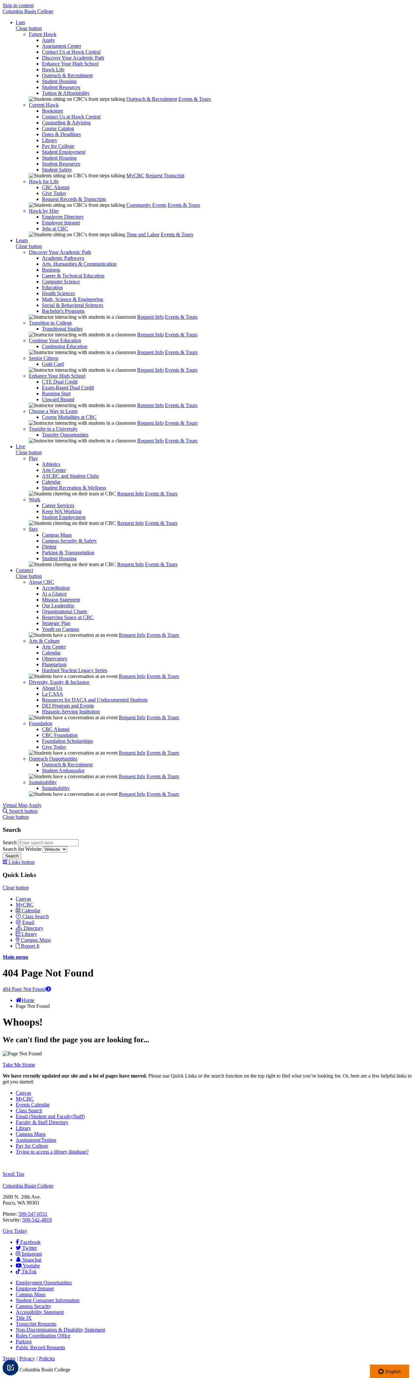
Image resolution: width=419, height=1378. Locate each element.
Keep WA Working (62, 511)
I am (20, 22)
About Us (52, 688)
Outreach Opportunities (53, 758)
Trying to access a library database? (52, 1151)
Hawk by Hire (44, 211)
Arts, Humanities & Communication (79, 264)
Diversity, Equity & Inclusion (59, 682)
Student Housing (59, 81)
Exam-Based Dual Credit (68, 387)
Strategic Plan (56, 623)
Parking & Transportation (68, 552)
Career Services (58, 505)
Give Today (54, 193)
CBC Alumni (55, 187)
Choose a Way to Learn (53, 411)
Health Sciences (58, 293)
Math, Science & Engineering (72, 299)
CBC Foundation (60, 735)
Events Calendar (33, 1104)
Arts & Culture (44, 641)
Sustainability (43, 782)
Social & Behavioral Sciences (72, 305)
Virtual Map (15, 805)
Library (49, 140)
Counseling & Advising (66, 122)
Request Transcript (165, 175)
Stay (33, 529)
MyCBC (135, 175)
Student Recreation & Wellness (74, 488)
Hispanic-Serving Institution (71, 711)
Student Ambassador (63, 770)
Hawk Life (53, 69)
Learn (22, 240)
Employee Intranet (61, 222)
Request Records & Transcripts (74, 199)
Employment (44, 1282)
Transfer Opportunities (65, 435)
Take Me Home (19, 1064)
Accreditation (56, 588)
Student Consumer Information (48, 1300)
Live (20, 446)
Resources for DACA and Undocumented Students (95, 700)
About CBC (41, 582)
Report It (30, 946)
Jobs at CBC (55, 228)
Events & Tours (194, 99)
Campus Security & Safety (69, 541)
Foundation (40, 723)
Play (33, 458)
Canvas (23, 899)
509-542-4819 (37, 1220)
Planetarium (54, 664)
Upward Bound (58, 399)
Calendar (51, 482)
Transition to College (50, 323)
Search (10, 842)
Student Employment (63, 152)
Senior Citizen (43, 358)
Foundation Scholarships (67, 741)
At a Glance (54, 594)
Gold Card (53, 364)
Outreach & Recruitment (67, 75)
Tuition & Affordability (66, 93)
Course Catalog (58, 128)
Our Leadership (58, 605)
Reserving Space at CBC (68, 617)
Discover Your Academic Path (73, 58)
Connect (24, 570)
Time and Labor (142, 234)
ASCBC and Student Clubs (70, 476)
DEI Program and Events (68, 705)
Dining (49, 546)
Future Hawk (42, 34)
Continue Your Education (55, 340)
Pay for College (58, 146)
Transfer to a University (53, 429)
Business (51, 270)
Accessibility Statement (40, 1312)
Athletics (51, 464)
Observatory (54, 658)
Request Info (150, 317)
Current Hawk (44, 105)
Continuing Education (64, 346)
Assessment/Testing (36, 1140)
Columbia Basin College (28, 11)
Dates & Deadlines (61, 134)
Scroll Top (13, 1174)
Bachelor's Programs (63, 311)
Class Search (35, 916)
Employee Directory (63, 217)
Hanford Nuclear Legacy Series (74, 670)
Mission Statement (61, 599)
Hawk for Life (44, 181)
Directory (33, 928)
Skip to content (18, 5)
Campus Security (33, 1306)
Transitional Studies (62, 328)
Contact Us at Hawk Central (71, 52)
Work (34, 499)
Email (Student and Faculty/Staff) (50, 1116)
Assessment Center (61, 46)
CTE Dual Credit (60, 382)
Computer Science (61, 281)
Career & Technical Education (73, 275)
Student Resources (61, 87)
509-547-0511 (32, 1214)
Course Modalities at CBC (69, 417)
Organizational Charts (64, 611)
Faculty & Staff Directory (42, 1122)
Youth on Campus (60, 629)
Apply (48, 40)
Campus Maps (57, 535)
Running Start (56, 393)
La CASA (52, 694)
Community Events (146, 205)
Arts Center (54, 470)
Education (52, 287)
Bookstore (52, 111)
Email (28, 922)
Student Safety (57, 169)
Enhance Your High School (70, 63)
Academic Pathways (63, 258)
